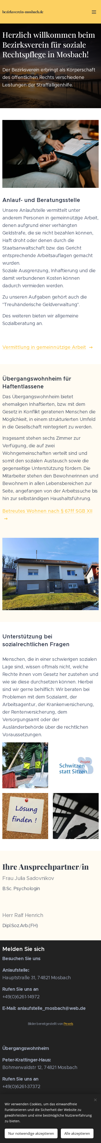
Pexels (68, 1024)
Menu (94, 11)
